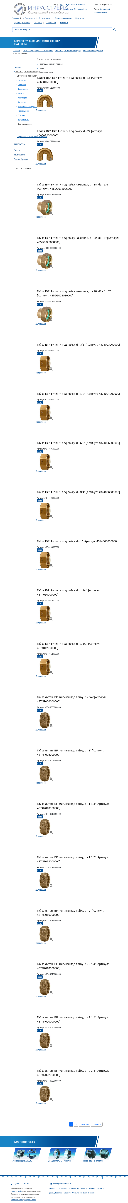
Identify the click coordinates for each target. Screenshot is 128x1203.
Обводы (21, 115)
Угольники (22, 80)
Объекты (38, 23)
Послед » (97, 1124)
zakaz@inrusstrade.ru (78, 9)
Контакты (79, 18)
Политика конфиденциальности (23, 1200)
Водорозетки (23, 120)
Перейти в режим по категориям (32, 136)
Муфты (21, 93)
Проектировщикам (63, 18)
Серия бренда (21, 159)
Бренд (17, 150)
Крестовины (23, 89)
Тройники (22, 85)
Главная (15, 18)
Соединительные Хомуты (59, 1161)
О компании (51, 23)
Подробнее (41, 110)
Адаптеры (22, 98)
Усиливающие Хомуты (22, 1161)
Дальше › (85, 1124)
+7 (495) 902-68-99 (76, 4)
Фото (39, 91)
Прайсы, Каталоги (22, 23)
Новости (64, 23)
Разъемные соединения (28, 106)
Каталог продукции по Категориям (38, 50)
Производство (45, 18)
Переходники (24, 111)
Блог (85, 1193)
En (61, 4)
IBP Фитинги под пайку (93, 50)
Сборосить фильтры (23, 168)
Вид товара (19, 154)
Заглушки (22, 102)
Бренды (17, 67)
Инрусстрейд (17, 1191)
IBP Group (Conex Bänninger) (68, 50)
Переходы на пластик (93, 1161)
